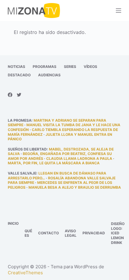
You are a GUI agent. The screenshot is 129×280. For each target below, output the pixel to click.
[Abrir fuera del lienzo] (118, 10)
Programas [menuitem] (44, 66)
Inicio (13, 223)
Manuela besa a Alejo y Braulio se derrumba (74, 187)
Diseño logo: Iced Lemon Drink (117, 233)
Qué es (28, 233)
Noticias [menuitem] (16, 66)
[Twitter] (19, 95)
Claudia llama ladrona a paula (79, 158)
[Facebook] (10, 95)
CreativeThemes (25, 272)
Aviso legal (70, 233)
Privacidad (93, 233)
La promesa (20, 120)
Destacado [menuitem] (19, 75)
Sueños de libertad (27, 149)
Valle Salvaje (22, 173)
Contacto (48, 233)
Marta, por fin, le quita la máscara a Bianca (54, 163)
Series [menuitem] (70, 66)
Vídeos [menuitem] (90, 66)
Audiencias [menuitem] (49, 75)
